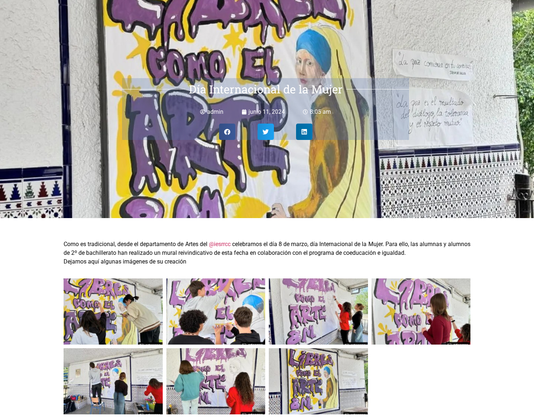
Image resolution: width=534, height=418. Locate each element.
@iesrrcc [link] (220, 244)
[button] (227, 132)
